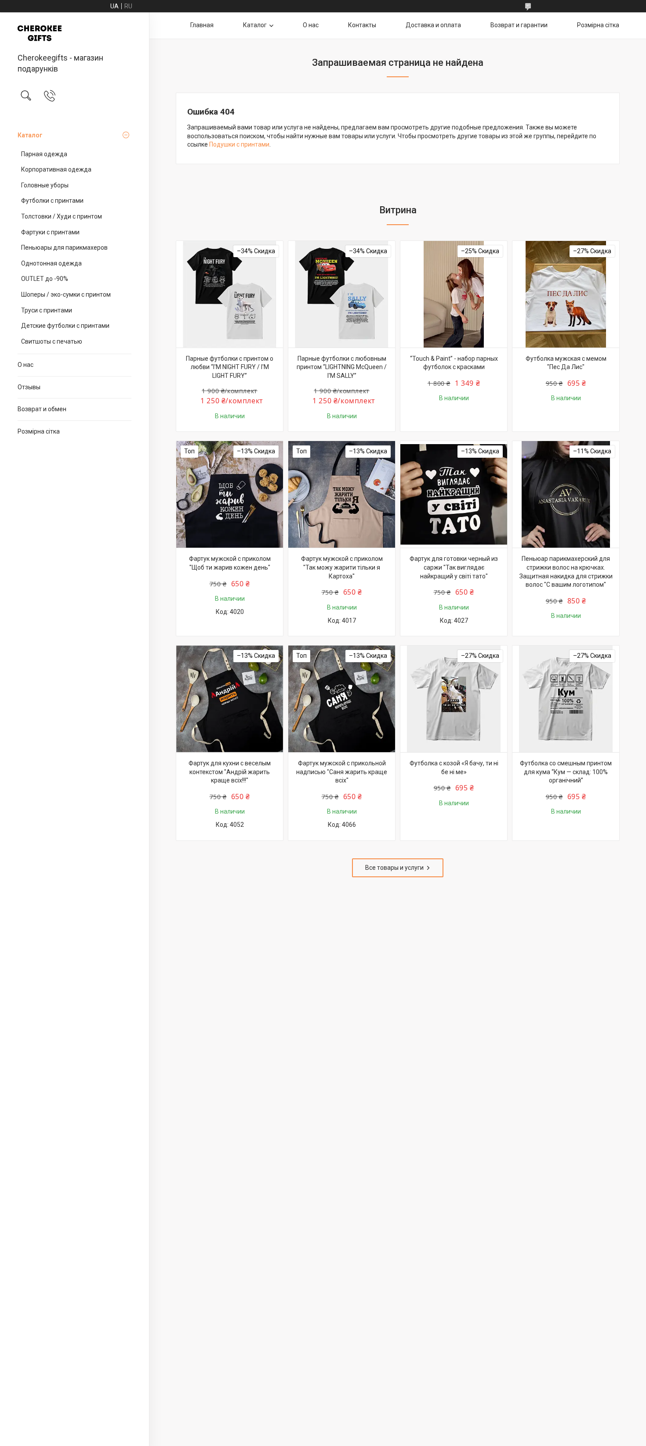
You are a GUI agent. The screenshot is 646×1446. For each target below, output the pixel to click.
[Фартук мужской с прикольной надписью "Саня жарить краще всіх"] (341, 699)
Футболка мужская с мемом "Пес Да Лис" (566, 363)
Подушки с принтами (239, 144)
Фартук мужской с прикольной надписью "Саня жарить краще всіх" (341, 772)
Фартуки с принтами (50, 232)
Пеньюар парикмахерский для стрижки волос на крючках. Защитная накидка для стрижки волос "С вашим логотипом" (566, 571)
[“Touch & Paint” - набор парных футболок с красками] (453, 294)
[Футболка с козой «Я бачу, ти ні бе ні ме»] (453, 699)
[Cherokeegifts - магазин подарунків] (74, 33)
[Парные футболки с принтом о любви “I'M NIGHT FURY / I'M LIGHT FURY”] (229, 294)
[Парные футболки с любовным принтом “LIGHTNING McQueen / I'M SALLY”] (341, 294)
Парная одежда (44, 154)
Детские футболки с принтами (65, 325)
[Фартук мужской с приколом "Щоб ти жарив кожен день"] (229, 494)
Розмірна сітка (39, 431)
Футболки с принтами (52, 200)
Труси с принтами (46, 310)
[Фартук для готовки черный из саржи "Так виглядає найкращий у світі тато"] (453, 494)
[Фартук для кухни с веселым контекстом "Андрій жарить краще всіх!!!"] (229, 699)
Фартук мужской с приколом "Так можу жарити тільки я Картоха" (342, 567)
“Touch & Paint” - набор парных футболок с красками (454, 363)
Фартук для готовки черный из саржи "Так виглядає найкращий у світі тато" (454, 567)
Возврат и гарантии (519, 25)
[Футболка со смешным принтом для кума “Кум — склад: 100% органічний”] (565, 699)
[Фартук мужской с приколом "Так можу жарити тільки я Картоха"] (341, 494)
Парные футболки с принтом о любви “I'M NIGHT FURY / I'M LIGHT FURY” (229, 367)
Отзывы (29, 387)
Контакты (362, 25)
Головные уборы (45, 185)
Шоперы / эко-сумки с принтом (66, 294)
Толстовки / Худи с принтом (61, 216)
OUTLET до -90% (44, 278)
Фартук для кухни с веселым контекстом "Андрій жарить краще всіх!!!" (230, 772)
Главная (202, 25)
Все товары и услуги (394, 867)
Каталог (30, 135)
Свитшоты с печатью (51, 341)
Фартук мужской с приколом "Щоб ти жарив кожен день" (230, 563)
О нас (25, 364)
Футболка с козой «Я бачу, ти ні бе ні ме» (454, 767)
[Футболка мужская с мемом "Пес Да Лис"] (565, 294)
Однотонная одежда (51, 263)
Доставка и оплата (433, 25)
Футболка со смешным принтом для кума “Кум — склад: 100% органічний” (566, 772)
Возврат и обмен (42, 409)
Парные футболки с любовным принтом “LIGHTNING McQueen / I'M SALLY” (342, 367)
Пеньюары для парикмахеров (64, 247)
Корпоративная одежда (56, 169)
